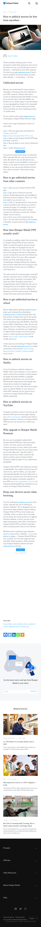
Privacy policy (20, 917)
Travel (5, 820)
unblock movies (23, 624)
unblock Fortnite (28, 349)
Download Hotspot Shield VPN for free (20, 136)
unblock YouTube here (14, 417)
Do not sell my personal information (15, 919)
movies (15, 624)
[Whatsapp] (18, 635)
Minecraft (6, 351)
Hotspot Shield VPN (10, 133)
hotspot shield (7, 624)
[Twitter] (10, 635)
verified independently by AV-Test (24, 481)
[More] (22, 635)
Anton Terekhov (13, 56)
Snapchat (18, 351)
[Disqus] (20, 584)
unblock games (23, 336)
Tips (4, 12)
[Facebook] (5, 635)
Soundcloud (25, 351)
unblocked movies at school (17, 626)
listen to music (13, 336)
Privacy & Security (9, 738)
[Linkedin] (14, 635)
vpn (28, 626)
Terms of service (8, 917)
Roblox (12, 351)
